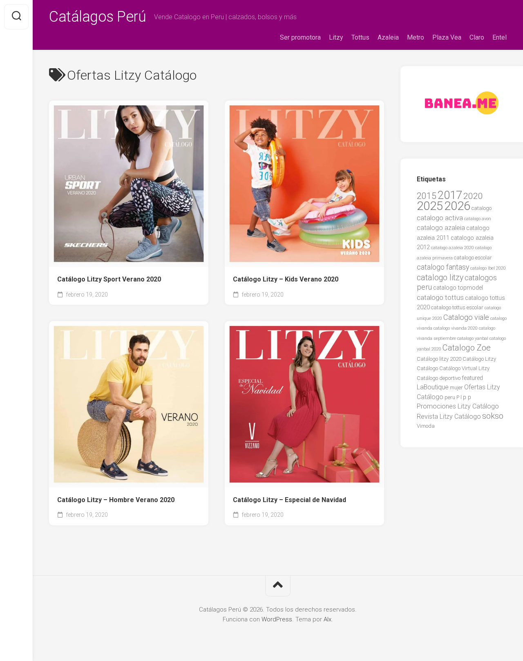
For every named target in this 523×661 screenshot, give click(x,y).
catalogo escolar (473, 258)
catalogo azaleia (441, 228)
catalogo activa (440, 218)
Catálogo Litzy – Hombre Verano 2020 (115, 500)
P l (459, 397)
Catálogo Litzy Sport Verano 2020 (109, 279)
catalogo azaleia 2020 (452, 247)
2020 (473, 196)
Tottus (360, 37)
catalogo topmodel (458, 287)
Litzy (336, 37)
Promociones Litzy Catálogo (458, 406)
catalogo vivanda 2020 (456, 328)
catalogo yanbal (472, 338)
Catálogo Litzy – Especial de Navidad (289, 500)
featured (472, 378)
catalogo (482, 208)
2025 (430, 206)
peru (450, 397)
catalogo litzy (440, 277)
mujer (456, 387)
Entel (499, 37)
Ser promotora (300, 37)
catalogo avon (477, 218)
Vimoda (426, 426)
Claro (476, 37)
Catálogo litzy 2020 (439, 359)
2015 (426, 196)
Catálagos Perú (97, 16)
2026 (457, 206)
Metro (415, 37)
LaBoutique (433, 387)
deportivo (449, 378)
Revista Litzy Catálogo (449, 416)
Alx (327, 619)
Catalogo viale (466, 317)
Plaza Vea (446, 37)
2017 (450, 195)
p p (467, 397)
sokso (492, 416)
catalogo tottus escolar (457, 307)
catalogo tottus (440, 297)
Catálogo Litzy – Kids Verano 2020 (285, 279)
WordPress (277, 619)
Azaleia (388, 37)
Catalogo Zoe (467, 348)
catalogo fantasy (443, 267)
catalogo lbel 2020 (488, 268)
